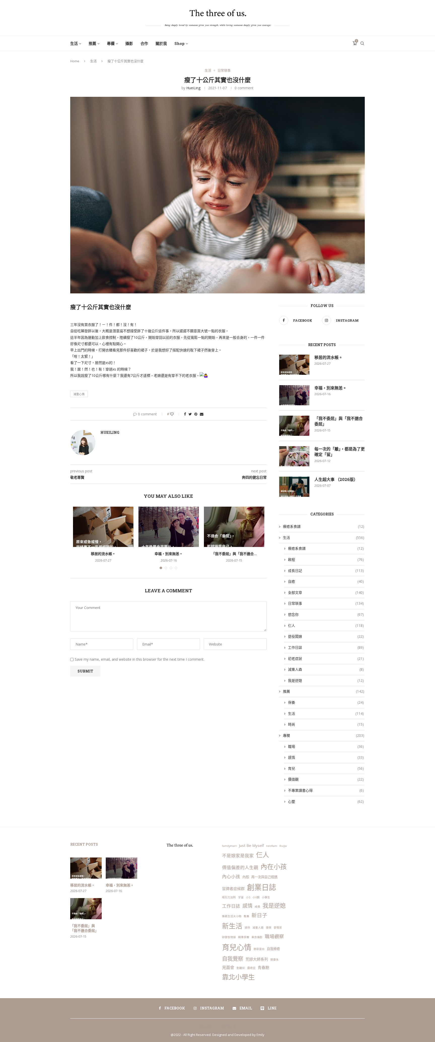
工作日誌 (326, 647)
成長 (257, 906)
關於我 (161, 43)
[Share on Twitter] (190, 414)
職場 (326, 746)
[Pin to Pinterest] (195, 414)
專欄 (111, 43)
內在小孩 (274, 866)
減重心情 (79, 394)
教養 (246, 916)
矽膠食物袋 (229, 937)
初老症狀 (326, 658)
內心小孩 (231, 876)
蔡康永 (274, 959)
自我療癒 (273, 948)
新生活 (232, 926)
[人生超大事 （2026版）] (294, 487)
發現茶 (278, 927)
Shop (179, 43)
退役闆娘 (326, 636)
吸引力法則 (229, 897)
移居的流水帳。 (103, 553)
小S (248, 897)
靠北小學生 (238, 977)
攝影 (129, 43)
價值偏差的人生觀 (240, 867)
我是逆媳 (326, 680)
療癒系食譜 (323, 526)
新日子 (259, 915)
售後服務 (229, 1026)
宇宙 (241, 897)
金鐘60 (240, 968)
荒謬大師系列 (256, 959)
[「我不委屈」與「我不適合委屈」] (234, 527)
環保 (268, 927)
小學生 (266, 897)
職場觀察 (274, 936)
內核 (245, 877)
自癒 (326, 581)
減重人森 (326, 669)
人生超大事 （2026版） (336, 479)
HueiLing (193, 87)
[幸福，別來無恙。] (168, 527)
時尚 (326, 724)
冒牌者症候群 (233, 888)
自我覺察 (232, 958)
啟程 (326, 559)
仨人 (326, 625)
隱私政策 (206, 1026)
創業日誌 (261, 887)
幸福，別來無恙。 (169, 553)
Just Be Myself (251, 845)
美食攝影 (257, 937)
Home (74, 61)
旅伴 (247, 927)
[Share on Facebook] (185, 414)
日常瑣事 (224, 71)
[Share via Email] (201, 414)
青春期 (263, 967)
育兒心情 (236, 947)
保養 (326, 702)
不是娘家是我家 (238, 855)
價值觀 (326, 779)
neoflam (271, 846)
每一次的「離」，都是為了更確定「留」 (339, 451)
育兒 (326, 768)
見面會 (228, 967)
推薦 (92, 43)
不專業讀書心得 (326, 790)
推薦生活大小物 (231, 916)
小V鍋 (256, 897)
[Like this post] (175, 414)
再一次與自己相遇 (264, 877)
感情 (326, 757)
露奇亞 (251, 968)
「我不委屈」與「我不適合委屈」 (338, 421)
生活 (74, 43)
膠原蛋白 (259, 949)
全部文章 (326, 592)
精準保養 (243, 937)
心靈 (326, 801)
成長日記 (326, 570)
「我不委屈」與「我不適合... (234, 553)
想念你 (326, 614)
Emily (260, 1034)
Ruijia (283, 846)
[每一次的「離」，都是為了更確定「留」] (294, 456)
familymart (229, 846)
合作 (144, 43)
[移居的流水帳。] (103, 527)
